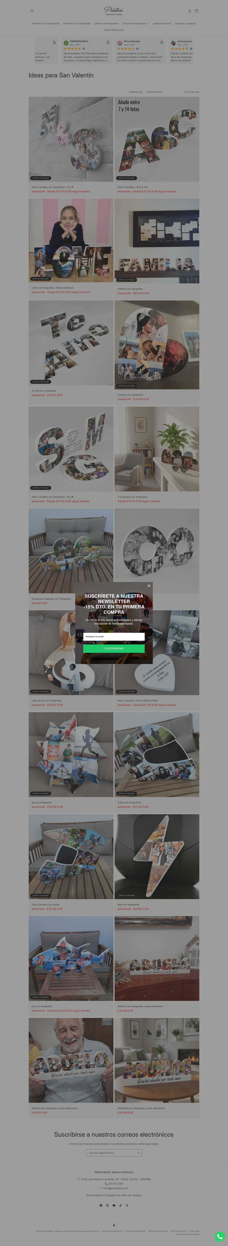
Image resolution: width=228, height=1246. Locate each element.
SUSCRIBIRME (114, 648)
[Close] (149, 585)
